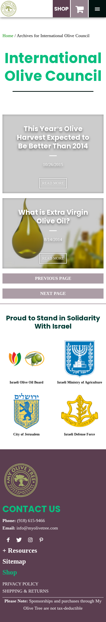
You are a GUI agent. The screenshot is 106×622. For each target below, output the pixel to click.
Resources (22, 550)
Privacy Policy (20, 583)
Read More (53, 183)
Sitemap (14, 561)
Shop (9, 572)
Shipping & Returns (25, 591)
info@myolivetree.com (37, 528)
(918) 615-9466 (31, 520)
